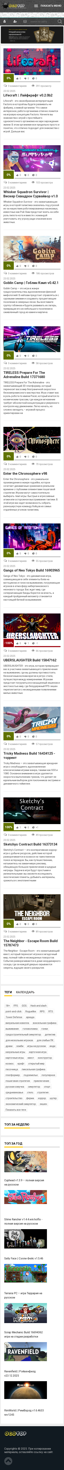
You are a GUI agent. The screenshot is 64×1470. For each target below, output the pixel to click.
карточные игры (15, 1057)
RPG (42, 1011)
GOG (24, 1005)
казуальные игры (15, 1052)
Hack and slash (39, 1005)
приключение (41, 1081)
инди (52, 1046)
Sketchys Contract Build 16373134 (30, 844)
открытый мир (36, 1063)
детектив (50, 1034)
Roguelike (30, 1011)
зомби (19, 1046)
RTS (50, 1011)
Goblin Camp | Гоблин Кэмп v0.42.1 (31, 283)
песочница (12, 1069)
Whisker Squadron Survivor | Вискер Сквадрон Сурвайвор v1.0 (30, 194)
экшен (43, 1104)
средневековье (14, 1092)
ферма (30, 1098)
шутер (53, 1098)
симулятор (34, 1086)
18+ (8, 1005)
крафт (21, 1063)
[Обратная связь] (25, 21)
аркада (30, 1017)
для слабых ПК (45, 1040)
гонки (44, 1028)
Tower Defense (14, 1017)
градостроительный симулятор (23, 1034)
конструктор (45, 1057)
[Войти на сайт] (4, 21)
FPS (16, 1005)
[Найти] (60, 21)
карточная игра (37, 1052)
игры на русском (36, 1046)
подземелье (31, 1075)
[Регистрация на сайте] (14, 21)
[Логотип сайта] (13, 6)
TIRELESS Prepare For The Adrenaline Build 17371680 (24, 375)
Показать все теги (16, 1109)
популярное (48, 1075)
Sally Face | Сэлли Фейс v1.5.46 (23, 1258)
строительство (14, 1098)
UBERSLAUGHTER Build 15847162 (29, 660)
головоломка (30, 1028)
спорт (47, 1086)
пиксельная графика (33, 1069)
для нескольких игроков (19, 1040)
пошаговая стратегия (18, 1081)
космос (10, 1063)
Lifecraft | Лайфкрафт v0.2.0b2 (27, 95)
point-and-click (14, 1011)
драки (9, 1046)
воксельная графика (44, 1023)
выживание (12, 1028)
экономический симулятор (21, 1104)
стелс (30, 1092)
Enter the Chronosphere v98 (25, 473)
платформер (13, 1075)
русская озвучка (15, 1086)
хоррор (42, 1098)
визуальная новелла (17, 1023)
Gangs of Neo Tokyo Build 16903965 (31, 570)
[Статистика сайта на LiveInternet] (11, 1443)
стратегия (42, 1092)
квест (31, 1057)
